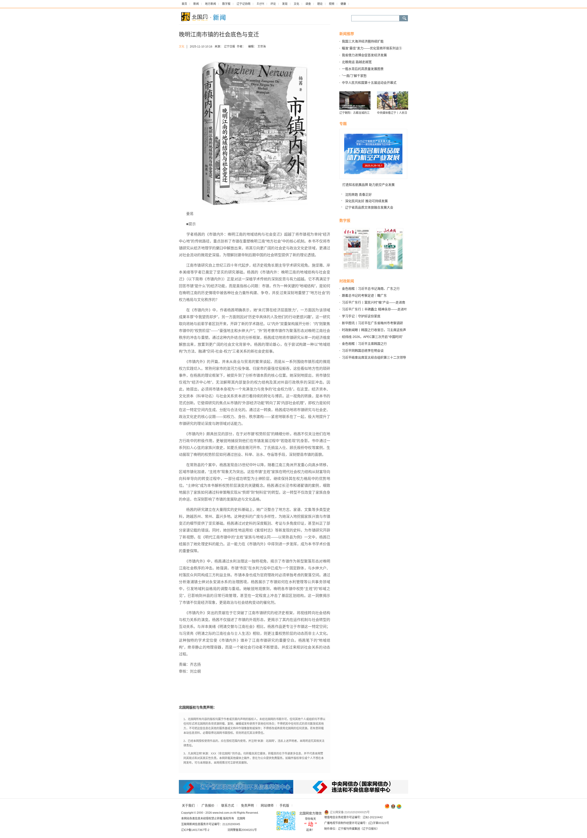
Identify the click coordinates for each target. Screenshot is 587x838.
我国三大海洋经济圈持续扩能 (363, 41)
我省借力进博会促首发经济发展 (364, 55)
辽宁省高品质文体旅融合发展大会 (369, 207)
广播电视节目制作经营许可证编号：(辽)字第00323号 (356, 823)
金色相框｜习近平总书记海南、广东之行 (371, 288)
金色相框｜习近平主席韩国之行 (364, 343)
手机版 (284, 805)
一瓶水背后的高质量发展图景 (363, 69)
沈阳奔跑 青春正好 (358, 194)
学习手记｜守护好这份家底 (361, 316)
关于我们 (188, 805)
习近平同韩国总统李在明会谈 (363, 350)
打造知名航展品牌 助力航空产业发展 (368, 185)
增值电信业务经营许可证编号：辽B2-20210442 (353, 817)
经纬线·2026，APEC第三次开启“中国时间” (372, 337)
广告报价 (208, 805)
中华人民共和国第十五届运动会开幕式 (369, 82)
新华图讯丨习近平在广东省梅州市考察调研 (372, 323)
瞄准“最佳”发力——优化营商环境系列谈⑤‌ (372, 48)
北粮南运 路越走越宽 (357, 62)
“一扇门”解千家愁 (354, 76)
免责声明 (247, 805)
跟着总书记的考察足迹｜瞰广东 (364, 295)
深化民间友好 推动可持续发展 (366, 201)
